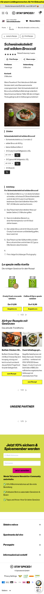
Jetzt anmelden (22, 470)
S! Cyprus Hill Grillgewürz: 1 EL (17, 159)
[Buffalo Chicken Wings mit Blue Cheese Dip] (12, 339)
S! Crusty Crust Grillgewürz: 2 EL (18, 151)
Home (4, 27)
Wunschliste (34, 21)
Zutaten (9, 131)
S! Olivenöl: (10, 168)
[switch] (38, 590)
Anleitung (10, 187)
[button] (39, 13)
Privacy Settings (10, 576)
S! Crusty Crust (22, 199)
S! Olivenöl (29, 229)
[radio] (5, 54)
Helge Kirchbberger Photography (23, 254)
